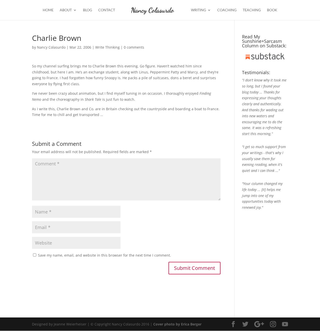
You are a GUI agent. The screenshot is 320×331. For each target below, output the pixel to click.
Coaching (226, 10)
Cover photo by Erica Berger (177, 324)
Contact (106, 10)
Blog (87, 10)
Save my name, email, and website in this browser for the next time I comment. (104, 255)
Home (48, 10)
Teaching (252, 10)
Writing (198, 10)
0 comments (134, 47)
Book (272, 10)
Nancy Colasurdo (51, 47)
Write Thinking (107, 47)
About (66, 10)
